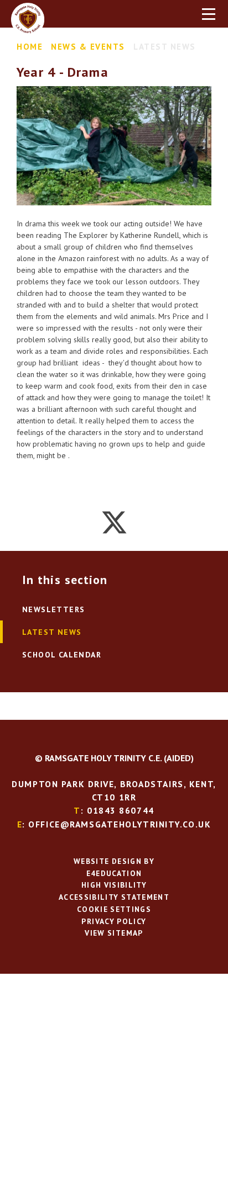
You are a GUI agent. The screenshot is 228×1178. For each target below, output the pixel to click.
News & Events (88, 46)
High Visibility (114, 885)
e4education (114, 873)
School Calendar (61, 655)
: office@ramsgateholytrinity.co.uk (114, 824)
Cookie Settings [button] (114, 909)
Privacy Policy (113, 921)
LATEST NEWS (164, 46)
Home (30, 46)
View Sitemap (114, 933)
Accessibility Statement (114, 897)
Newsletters (53, 609)
